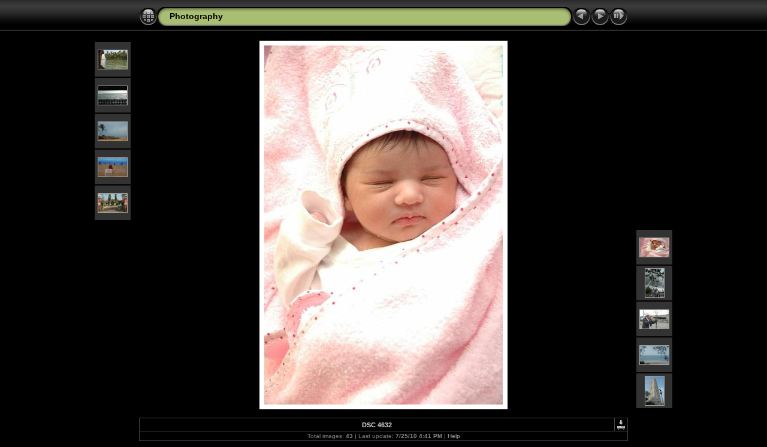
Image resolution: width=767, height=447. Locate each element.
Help (454, 436)
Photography (196, 16)
